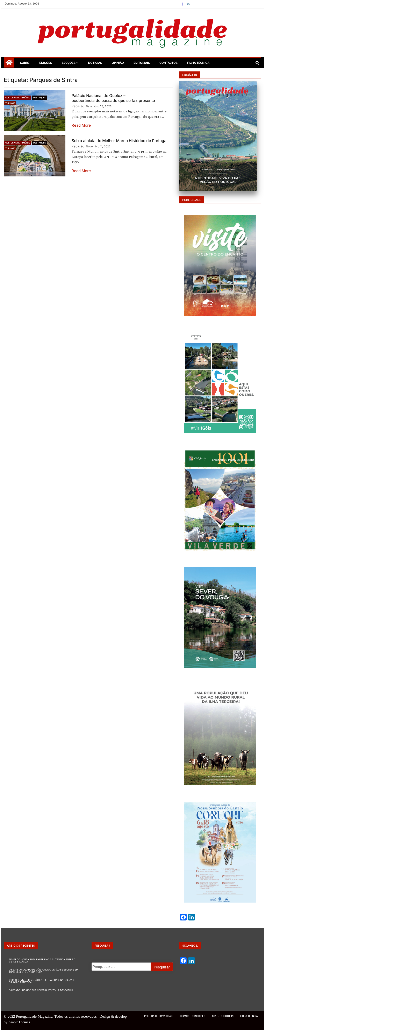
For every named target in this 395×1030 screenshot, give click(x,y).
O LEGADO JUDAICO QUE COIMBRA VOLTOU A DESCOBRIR (41, 990)
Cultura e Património (17, 97)
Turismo (10, 103)
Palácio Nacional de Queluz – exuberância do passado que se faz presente (113, 98)
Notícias (95, 62)
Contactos (168, 62)
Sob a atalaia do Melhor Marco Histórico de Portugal (120, 140)
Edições (45, 62)
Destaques (39, 97)
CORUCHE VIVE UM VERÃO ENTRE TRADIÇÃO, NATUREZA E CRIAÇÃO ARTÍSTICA (41, 981)
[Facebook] (182, 4)
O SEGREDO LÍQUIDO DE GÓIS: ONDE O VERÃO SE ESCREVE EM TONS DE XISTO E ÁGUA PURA (43, 970)
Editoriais (142, 62)
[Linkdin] (188, 4)
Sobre (25, 62)
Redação (78, 106)
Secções (69, 62)
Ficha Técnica (198, 62)
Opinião (118, 62)
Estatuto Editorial (223, 1016)
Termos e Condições (192, 1016)
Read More (81, 125)
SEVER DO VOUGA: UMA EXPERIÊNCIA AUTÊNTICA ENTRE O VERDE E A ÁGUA (42, 960)
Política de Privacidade (159, 1016)
